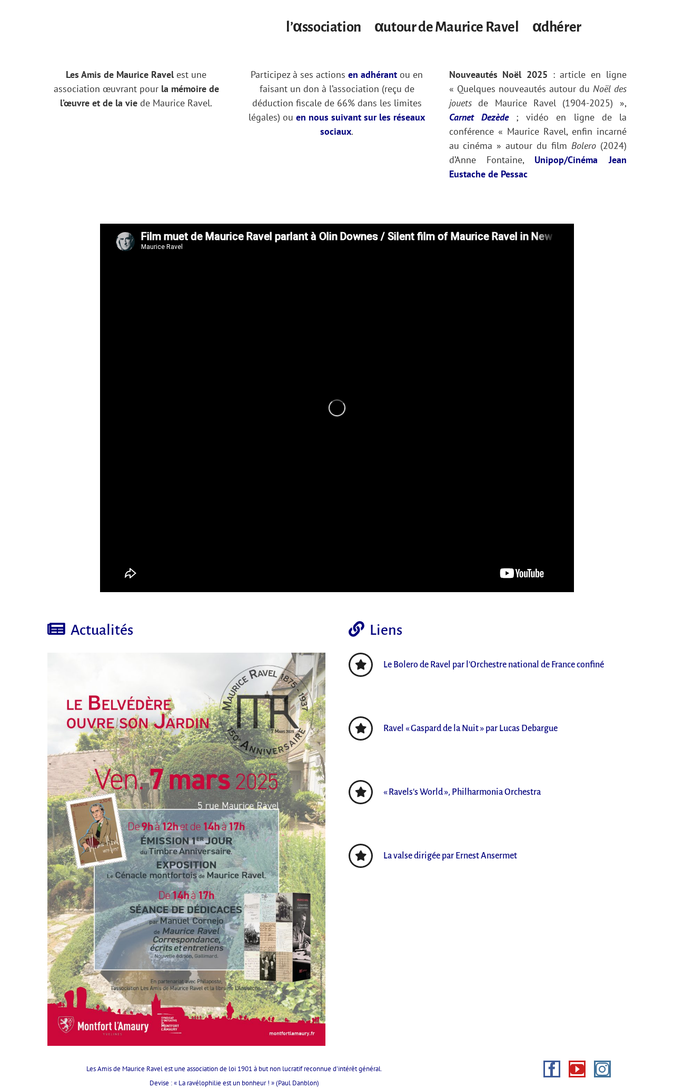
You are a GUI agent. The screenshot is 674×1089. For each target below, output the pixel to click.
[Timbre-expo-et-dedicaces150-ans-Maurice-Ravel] (186, 849)
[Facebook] (551, 1069)
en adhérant (372, 74)
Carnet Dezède (479, 117)
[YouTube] (577, 1069)
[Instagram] (602, 1069)
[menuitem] (330, 24)
